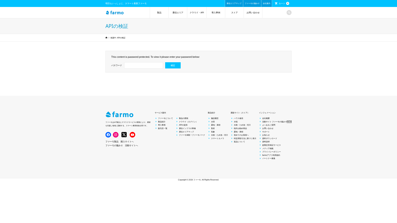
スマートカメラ (217, 138)
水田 (213, 122)
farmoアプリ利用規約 (271, 155)
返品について (239, 142)
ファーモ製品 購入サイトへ (119, 141)
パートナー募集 (268, 158)
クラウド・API (197, 12)
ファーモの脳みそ (252, 3)
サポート (266, 132)
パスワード (116, 65)
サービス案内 (160, 113)
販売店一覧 (162, 128)
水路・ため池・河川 (219, 135)
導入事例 (216, 12)
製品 (159, 12)
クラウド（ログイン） (188, 122)
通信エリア (177, 12)
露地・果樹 (215, 125)
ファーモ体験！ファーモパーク (192, 135)
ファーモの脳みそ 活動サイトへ (121, 145)
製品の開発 (183, 118)
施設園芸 (215, 118)
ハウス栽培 (238, 118)
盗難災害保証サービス (271, 145)
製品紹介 (161, 122)
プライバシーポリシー (271, 152)
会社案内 (266, 3)
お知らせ (266, 135)
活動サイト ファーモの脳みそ (276, 122)
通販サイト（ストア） (240, 113)
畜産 (213, 128)
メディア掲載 (267, 148)
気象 (213, 132)
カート (283, 3)
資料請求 (266, 142)
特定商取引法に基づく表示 (245, 138)
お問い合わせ (253, 12)
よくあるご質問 (268, 125)
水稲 (236, 122)
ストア (234, 12)
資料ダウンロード (269, 138)
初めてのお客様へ (241, 135)
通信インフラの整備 (187, 128)
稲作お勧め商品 (240, 128)
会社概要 (266, 118)
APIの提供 (183, 125)
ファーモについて (165, 118)
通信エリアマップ (234, 3)
